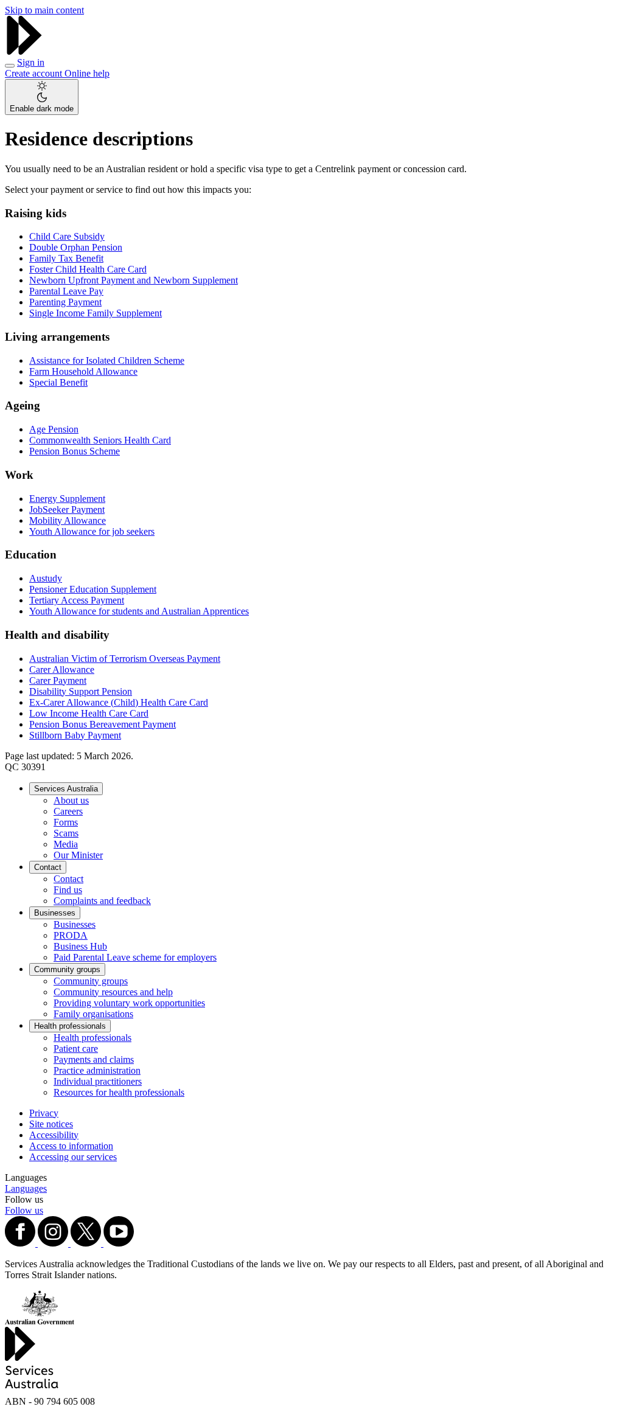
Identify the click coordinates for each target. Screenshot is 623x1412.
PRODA (71, 935)
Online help (87, 73)
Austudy (45, 578)
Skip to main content (44, 10)
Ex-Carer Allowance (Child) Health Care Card (118, 702)
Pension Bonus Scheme (74, 451)
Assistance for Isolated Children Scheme (106, 360)
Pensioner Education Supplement (92, 589)
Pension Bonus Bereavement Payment (102, 724)
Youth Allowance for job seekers (92, 531)
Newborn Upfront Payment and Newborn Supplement (133, 280)
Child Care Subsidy (67, 236)
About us (71, 800)
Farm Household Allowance (83, 371)
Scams (66, 833)
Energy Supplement (67, 498)
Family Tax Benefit (66, 258)
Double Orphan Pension (75, 247)
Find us (68, 890)
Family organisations (93, 1014)
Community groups (67, 969)
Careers (68, 811)
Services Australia (66, 788)
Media (66, 844)
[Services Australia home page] (24, 51)
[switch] (41, 97)
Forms (66, 822)
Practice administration (97, 1070)
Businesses (54, 912)
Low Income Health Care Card (88, 713)
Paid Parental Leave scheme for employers (135, 957)
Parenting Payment (65, 302)
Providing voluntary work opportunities (129, 1003)
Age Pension (53, 429)
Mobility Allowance (67, 520)
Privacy (43, 1113)
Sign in (30, 62)
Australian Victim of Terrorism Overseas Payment (124, 658)
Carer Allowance (61, 669)
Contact (47, 867)
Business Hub (80, 946)
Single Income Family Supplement (95, 313)
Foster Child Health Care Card (88, 269)
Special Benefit (58, 382)
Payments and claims (94, 1059)
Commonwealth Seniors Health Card (100, 440)
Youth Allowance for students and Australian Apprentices (139, 611)
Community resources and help (113, 992)
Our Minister (78, 855)
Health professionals (70, 1026)
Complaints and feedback (102, 901)
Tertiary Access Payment (76, 600)
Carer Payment (57, 680)
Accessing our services (73, 1157)
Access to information (71, 1146)
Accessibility (53, 1135)
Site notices (51, 1124)
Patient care (76, 1048)
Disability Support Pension (80, 691)
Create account (34, 73)
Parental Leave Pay (66, 291)
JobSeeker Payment (67, 509)
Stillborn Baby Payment (75, 735)
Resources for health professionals (119, 1092)
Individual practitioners (98, 1081)
